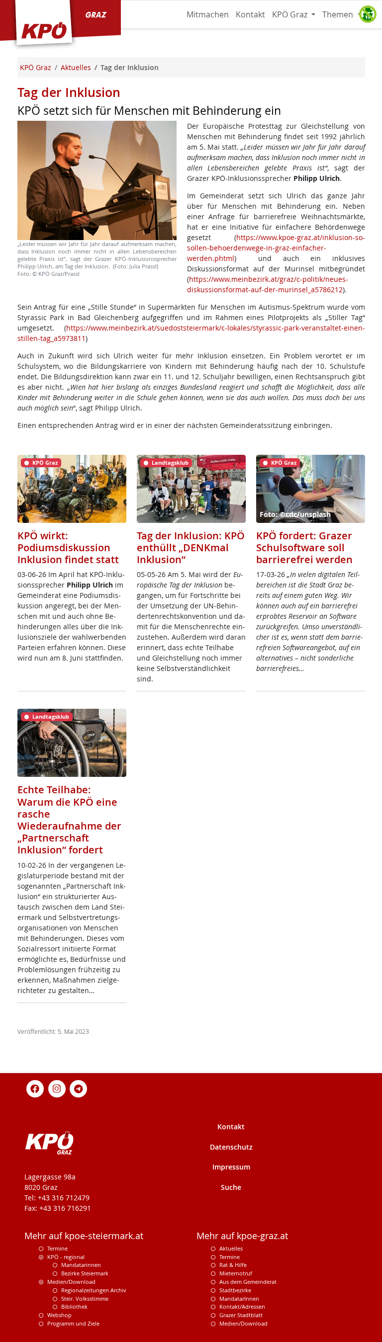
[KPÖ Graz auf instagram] (57, 1087)
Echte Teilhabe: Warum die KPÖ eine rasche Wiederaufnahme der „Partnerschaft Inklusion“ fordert (69, 819)
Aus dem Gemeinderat (248, 1281)
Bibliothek (74, 1306)
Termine (57, 1248)
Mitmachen (208, 14)
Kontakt (250, 14)
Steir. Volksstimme (84, 1298)
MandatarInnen (239, 1298)
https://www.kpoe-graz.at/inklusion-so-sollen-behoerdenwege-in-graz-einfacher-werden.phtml (276, 248)
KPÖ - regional (66, 1256)
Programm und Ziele (73, 1323)
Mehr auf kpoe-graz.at (242, 1236)
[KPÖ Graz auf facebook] (35, 1087)
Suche (231, 1187)
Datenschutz (231, 1147)
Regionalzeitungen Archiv (93, 1290)
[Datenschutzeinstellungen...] (367, 14)
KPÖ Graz (290, 14)
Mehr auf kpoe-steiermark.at (83, 1236)
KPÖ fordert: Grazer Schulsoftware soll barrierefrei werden (304, 547)
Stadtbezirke (235, 1290)
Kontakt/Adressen (242, 1306)
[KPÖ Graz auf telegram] (79, 1087)
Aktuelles (231, 1248)
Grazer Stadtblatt (241, 1315)
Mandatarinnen (81, 1264)
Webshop (59, 1315)
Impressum (231, 1167)
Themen (338, 14)
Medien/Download (71, 1281)
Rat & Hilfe (233, 1264)
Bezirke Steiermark (84, 1273)
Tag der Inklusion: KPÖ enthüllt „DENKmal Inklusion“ (191, 547)
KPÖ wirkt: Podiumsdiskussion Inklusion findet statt (68, 547)
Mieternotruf (235, 1273)
